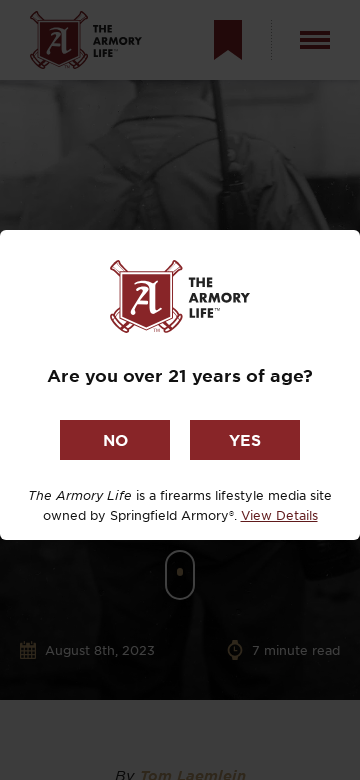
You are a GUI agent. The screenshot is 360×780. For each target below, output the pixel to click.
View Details (279, 515)
